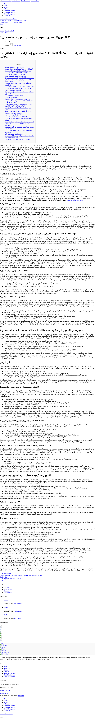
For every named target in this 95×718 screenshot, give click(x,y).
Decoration (7, 587)
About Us (6, 668)
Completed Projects (9, 675)
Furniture (6, 591)
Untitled (6, 600)
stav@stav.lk (4, 693)
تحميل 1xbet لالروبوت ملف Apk (15, 95)
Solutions (6, 671)
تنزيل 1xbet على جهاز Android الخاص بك (17, 139)
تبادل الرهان (9, 81)
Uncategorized (9, 31)
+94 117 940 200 (5, 690)
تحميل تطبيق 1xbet (11, 97)
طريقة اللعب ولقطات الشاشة (14, 67)
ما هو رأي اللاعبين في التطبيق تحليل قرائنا (18, 111)
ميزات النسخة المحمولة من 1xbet (15, 76)
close (1, 580)
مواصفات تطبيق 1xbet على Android (16, 116)
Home (2, 31)
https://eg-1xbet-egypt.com (75, 200)
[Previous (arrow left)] (0, 717)
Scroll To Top (9, 714)
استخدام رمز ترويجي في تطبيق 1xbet (16, 74)
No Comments (18, 603)
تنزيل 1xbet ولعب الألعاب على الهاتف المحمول (19, 69)
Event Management (9, 676)
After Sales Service (9, 673)
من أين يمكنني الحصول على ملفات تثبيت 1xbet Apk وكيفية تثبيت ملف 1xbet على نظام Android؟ (19, 123)
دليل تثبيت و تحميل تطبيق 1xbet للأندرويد (17, 99)
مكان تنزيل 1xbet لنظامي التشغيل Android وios (19, 86)
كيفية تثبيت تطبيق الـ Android (14, 134)
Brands (6, 670)
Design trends (8, 589)
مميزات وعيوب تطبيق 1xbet (13, 113)
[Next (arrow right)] (2, 717)
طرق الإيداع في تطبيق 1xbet (13, 115)
